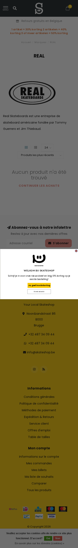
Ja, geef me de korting (39, 285)
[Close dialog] (76, 251)
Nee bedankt (39, 291)
